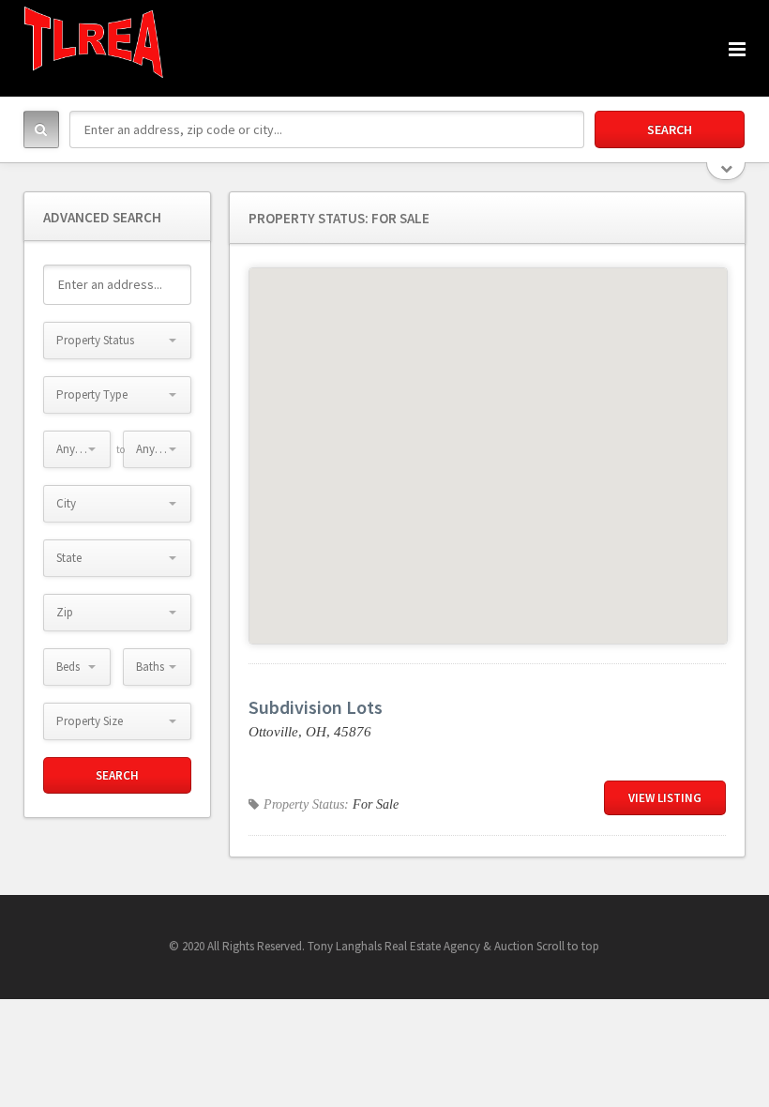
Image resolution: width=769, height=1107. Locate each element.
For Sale (376, 804)
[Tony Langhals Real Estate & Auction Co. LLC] (93, 42)
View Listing (664, 798)
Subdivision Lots (316, 707)
